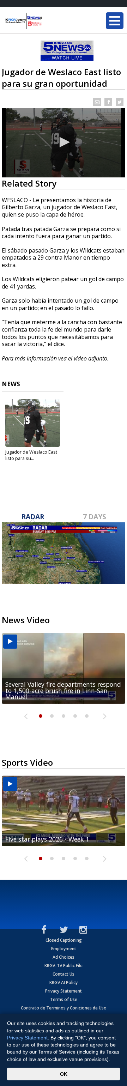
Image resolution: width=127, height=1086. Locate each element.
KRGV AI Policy (63, 982)
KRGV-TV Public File (63, 966)
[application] (63, 142)
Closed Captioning (64, 940)
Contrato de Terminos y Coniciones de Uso (64, 1008)
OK (63, 1074)
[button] (63, 142)
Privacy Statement (63, 991)
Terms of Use (63, 999)
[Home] (48, 21)
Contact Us (63, 974)
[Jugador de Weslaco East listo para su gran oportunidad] (32, 423)
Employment (63, 949)
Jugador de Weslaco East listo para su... (31, 455)
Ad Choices (63, 957)
